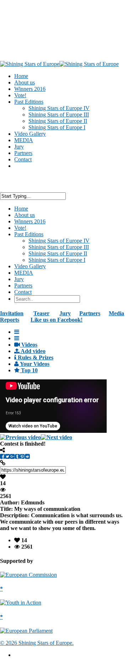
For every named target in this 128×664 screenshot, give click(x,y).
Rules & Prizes (34, 357)
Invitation (11, 313)
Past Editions (28, 234)
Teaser (41, 313)
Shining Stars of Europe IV (59, 108)
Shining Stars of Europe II (57, 121)
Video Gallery (30, 266)
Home (21, 209)
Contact (23, 159)
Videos (28, 345)
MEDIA (23, 273)
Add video (33, 351)
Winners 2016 (30, 221)
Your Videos (34, 364)
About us (24, 215)
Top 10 (29, 370)
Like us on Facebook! (56, 320)
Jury (19, 279)
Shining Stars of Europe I (56, 127)
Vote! (20, 228)
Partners (23, 285)
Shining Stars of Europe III (58, 114)
